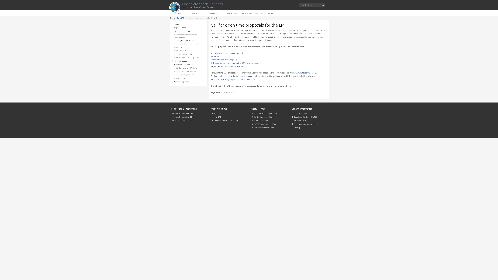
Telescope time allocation (184, 64)
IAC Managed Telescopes (252, 13)
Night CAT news (180, 28)
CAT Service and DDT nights (186, 68)
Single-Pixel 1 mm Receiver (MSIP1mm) (227, 66)
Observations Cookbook (182, 120)
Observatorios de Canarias (202, 4)
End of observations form (264, 127)
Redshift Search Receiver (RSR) (224, 59)
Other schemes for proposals (187, 58)
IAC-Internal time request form (265, 113)
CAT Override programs (184, 75)
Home (181, 13)
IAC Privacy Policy (300, 120)
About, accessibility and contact (306, 124)
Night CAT (180, 18)
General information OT (182, 117)
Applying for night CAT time (184, 40)
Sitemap (297, 127)
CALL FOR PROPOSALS (182, 31)
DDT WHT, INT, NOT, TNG (184, 51)
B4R (212, 63)
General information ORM (183, 113)
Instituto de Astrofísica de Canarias (198, 7)
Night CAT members (181, 61)
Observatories (213, 13)
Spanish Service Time (183, 54)
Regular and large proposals (186, 44)
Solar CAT (217, 117)
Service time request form (264, 117)
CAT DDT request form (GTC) (265, 124)
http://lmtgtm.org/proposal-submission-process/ (235, 79)
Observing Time (195, 13)
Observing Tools (230, 13)
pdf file (287, 86)
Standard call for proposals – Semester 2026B (186, 35)
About (270, 13)
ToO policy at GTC (182, 78)
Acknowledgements (181, 82)
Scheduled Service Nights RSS (305, 117)
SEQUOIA (215, 56)
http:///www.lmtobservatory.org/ (303, 73)
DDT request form (261, 120)
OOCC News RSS (300, 113)
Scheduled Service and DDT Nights (227, 120)
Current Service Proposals (185, 71)
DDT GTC (178, 47)
